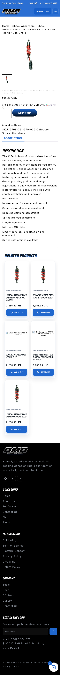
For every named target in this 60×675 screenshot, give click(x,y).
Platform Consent (14, 550)
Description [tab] (13, 138)
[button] (30, 106)
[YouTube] (20, 478)
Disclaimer (9, 561)
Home (6, 26)
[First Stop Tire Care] (13, 11)
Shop (6, 517)
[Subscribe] (53, 631)
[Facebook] (13, 478)
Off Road (8, 595)
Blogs (6, 522)
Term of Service (13, 545)
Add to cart (24, 112)
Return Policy (11, 566)
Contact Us (10, 511)
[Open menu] (55, 11)
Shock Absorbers (23, 26)
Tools (6, 584)
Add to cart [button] (18, 312)
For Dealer (9, 506)
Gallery (7, 600)
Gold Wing (9, 540)
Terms (15, 666)
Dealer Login (33, 3)
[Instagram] (5, 478)
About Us (9, 501)
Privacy (6, 666)
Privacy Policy (12, 556)
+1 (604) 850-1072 (49, 3)
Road (6, 590)
